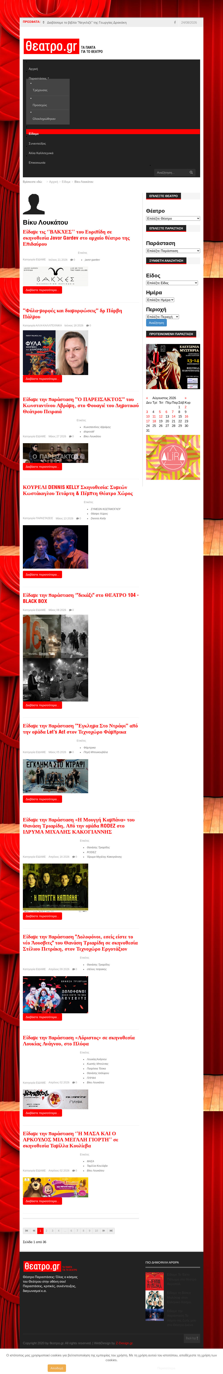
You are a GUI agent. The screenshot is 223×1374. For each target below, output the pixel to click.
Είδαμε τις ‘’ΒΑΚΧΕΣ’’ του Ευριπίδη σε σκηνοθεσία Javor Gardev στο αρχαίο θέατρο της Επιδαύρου (76, 238)
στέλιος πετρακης (97, 969)
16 (186, 416)
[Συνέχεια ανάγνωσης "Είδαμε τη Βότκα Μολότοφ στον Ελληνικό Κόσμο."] (154, 1299)
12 (160, 416)
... (65, 1230)
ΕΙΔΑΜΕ (41, 259)
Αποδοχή (57, 1368)
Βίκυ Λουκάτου (92, 436)
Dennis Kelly (98, 518)
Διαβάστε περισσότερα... (42, 290)
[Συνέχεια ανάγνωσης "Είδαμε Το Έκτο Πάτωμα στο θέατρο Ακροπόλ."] (154, 1281)
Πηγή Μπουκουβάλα (96, 752)
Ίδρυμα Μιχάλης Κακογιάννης (104, 856)
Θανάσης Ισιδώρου (98, 1073)
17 (148, 421)
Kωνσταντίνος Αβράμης (97, 427)
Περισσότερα (166, 1368)
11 (154, 416)
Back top (191, 1338)
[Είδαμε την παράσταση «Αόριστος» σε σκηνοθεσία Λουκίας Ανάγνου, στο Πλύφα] (55, 1099)
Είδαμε (66, 181)
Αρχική (53, 181)
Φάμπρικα (90, 747)
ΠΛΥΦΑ (91, 1077)
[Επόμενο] (104, 1231)
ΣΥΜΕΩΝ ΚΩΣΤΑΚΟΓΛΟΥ (106, 509)
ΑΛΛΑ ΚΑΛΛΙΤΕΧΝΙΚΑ (49, 325)
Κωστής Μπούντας (97, 1063)
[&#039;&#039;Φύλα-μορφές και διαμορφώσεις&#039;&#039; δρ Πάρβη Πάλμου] (55, 352)
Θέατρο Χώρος (99, 513)
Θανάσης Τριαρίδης (98, 847)
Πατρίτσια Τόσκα (96, 1068)
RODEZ (91, 852)
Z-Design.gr (124, 1343)
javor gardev (92, 259)
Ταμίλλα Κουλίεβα (97, 1165)
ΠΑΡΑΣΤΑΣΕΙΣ (44, 518)
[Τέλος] (111, 1231)
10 (96, 1230)
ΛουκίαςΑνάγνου (97, 1059)
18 (154, 421)
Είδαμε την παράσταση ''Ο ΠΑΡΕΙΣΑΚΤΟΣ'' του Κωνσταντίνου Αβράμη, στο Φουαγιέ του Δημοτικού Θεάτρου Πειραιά (81, 406)
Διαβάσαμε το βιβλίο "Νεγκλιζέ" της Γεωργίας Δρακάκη (87, 22)
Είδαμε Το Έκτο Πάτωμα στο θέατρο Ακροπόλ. (181, 1279)
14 (173, 416)
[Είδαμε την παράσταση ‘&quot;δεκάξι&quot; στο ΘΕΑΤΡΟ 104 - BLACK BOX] (55, 658)
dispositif (89, 431)
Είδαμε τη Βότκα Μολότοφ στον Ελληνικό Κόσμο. (179, 1297)
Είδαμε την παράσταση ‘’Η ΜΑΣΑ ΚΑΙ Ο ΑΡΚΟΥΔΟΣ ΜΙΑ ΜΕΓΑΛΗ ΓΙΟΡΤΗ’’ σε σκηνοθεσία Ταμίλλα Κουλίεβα (70, 1140)
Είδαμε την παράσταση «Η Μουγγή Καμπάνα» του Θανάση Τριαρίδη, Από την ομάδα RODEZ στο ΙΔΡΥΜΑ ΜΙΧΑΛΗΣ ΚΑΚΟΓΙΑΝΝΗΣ (79, 826)
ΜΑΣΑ (90, 1161)
